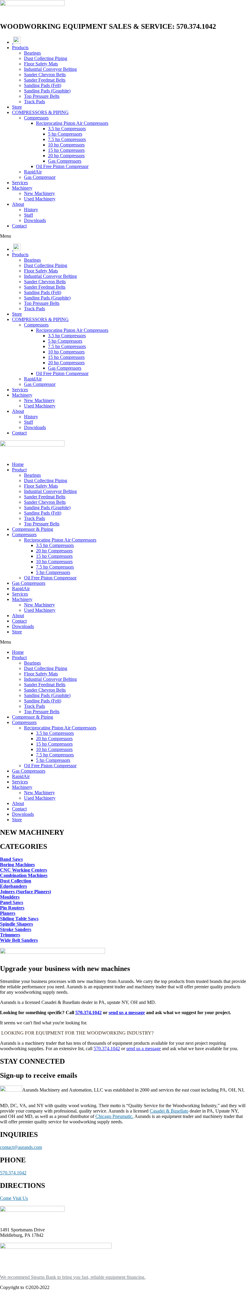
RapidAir (33, 171)
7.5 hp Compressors (67, 139)
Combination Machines (23, 875)
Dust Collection (15, 880)
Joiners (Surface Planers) (25, 891)
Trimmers (10, 934)
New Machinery (39, 193)
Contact (19, 225)
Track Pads (34, 101)
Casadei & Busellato (169, 1110)
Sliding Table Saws (19, 918)
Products (20, 47)
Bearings (32, 53)
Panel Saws (11, 902)
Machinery (22, 188)
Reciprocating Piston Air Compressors (72, 123)
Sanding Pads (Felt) (42, 85)
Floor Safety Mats (41, 63)
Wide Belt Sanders (19, 940)
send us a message (127, 1012)
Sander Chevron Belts (45, 74)
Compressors (36, 117)
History (31, 209)
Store (17, 107)
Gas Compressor (40, 177)
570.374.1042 (88, 1012)
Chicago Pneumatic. (114, 1116)
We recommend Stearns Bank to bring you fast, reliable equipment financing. (73, 1277)
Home (18, 464)
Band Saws (11, 859)
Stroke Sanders (15, 929)
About (18, 204)
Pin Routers (12, 907)
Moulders (10, 897)
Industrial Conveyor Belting (50, 69)
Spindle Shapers (16, 924)
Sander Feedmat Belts (44, 80)
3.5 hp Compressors (67, 128)
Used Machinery (40, 198)
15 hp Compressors (66, 150)
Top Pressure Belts (41, 96)
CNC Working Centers (23, 870)
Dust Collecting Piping (45, 58)
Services (20, 182)
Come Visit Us (14, 1198)
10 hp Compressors (66, 144)
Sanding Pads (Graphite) (47, 90)
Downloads (35, 220)
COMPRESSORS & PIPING (40, 112)
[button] (123, 236)
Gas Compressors (64, 161)
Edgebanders (13, 886)
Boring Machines (17, 864)
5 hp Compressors (65, 134)
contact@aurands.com (21, 1147)
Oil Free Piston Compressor (62, 166)
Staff (28, 215)
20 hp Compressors (66, 155)
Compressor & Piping (32, 529)
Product (19, 469)
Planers (7, 913)
